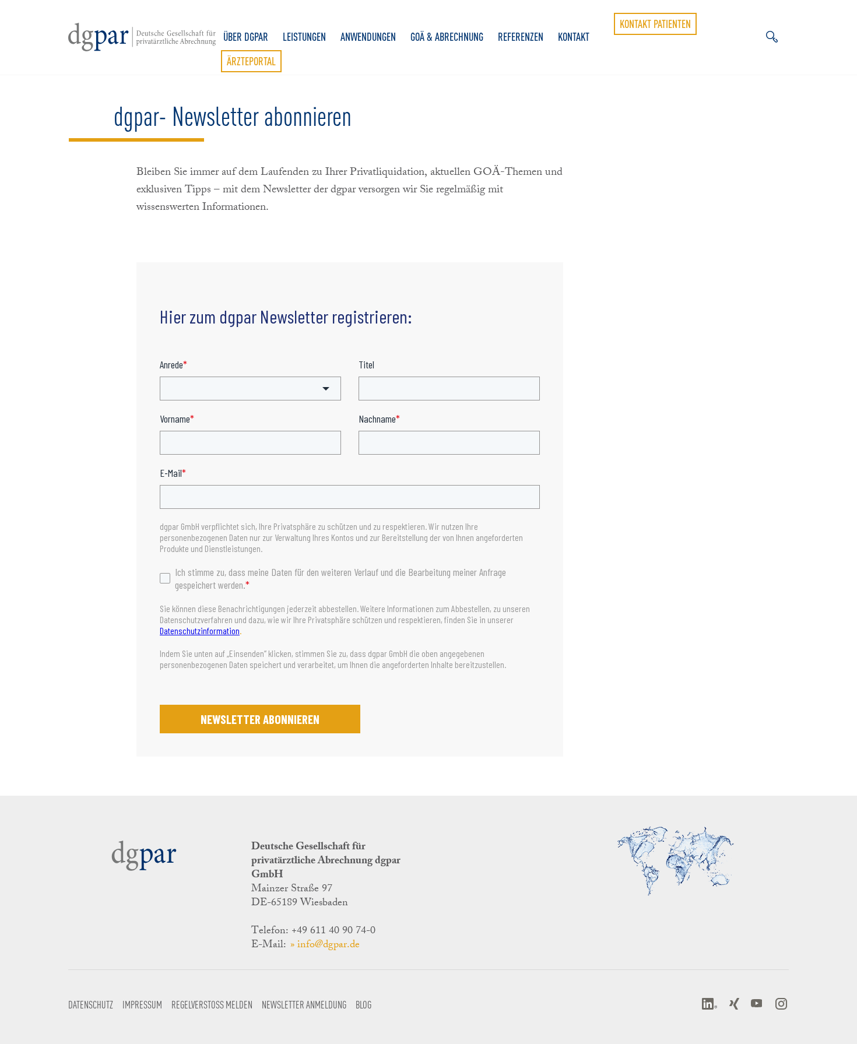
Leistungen (304, 36)
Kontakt (573, 36)
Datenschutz (90, 1004)
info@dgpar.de (328, 945)
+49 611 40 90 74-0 (333, 931)
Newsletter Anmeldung (304, 1004)
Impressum (142, 1004)
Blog (363, 1004)
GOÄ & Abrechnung (446, 36)
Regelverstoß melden (211, 1004)
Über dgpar (245, 36)
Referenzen (520, 36)
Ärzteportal (251, 61)
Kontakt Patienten (655, 23)
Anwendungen (368, 36)
